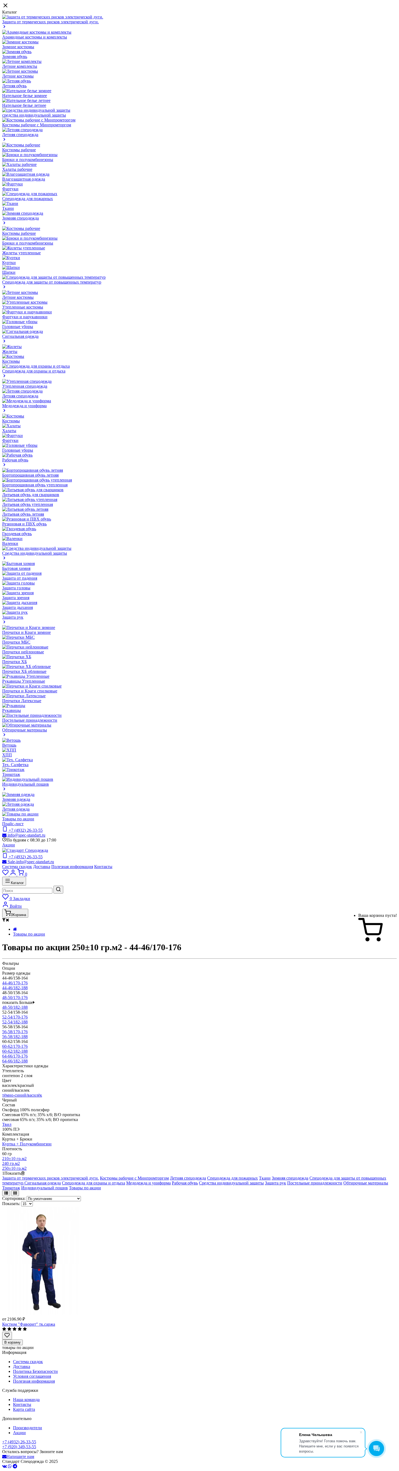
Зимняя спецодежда (290, 1178)
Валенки (10, 543)
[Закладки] (6, 874)
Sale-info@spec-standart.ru (30, 861)
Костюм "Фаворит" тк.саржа (28, 1324)
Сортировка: (14, 1198)
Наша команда (26, 1399)
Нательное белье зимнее (24, 95)
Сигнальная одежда (42, 1183)
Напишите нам (20, 1456)
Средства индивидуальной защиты (231, 1183)
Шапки (8, 272)
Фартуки (10, 189)
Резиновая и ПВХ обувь (24, 524)
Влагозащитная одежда (23, 179)
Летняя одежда (16, 809)
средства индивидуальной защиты (34, 115)
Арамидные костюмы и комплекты (34, 37)
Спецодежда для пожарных (27, 198)
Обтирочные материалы (365, 1183)
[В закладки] (7, 1336)
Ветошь (9, 745)
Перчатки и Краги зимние (26, 632)
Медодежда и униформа (148, 1183)
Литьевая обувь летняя (23, 514)
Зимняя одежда (16, 799)
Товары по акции (18, 819)
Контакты (103, 866)
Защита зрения (15, 597)
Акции (8, 845)
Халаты (9, 430)
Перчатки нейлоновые (23, 652)
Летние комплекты (19, 66)
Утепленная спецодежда (24, 386)
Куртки (9, 262)
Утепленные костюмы (22, 307)
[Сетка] (15, 1193)
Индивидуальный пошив (44, 1188)
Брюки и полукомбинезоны (27, 159)
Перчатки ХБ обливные (24, 671)
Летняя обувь (14, 85)
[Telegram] (15, 1466)
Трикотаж (11, 774)
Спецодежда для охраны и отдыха (93, 1183)
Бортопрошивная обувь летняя (30, 475)
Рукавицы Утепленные (23, 681)
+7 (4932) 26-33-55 (19, 1442)
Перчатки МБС (16, 642)
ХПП (7, 755)
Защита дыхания (17, 607)
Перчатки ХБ (14, 661)
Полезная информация (72, 866)
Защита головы (16, 588)
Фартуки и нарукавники (24, 316)
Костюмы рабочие (19, 149)
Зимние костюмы (18, 46)
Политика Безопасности (35, 1371)
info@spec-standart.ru (26, 835)
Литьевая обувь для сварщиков (30, 494)
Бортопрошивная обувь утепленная (35, 485)
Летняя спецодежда (20, 396)
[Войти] (13, 874)
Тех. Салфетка (15, 764)
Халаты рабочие (17, 169)
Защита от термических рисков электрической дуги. (50, 1178)
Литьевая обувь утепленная (27, 504)
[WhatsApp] (10, 1466)
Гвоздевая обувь (17, 533)
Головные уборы (17, 326)
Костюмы (11, 361)
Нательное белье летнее (24, 105)
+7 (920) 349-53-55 (19, 1446)
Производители (27, 1427)
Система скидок (17, 866)
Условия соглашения (32, 1376)
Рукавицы (11, 710)
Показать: (11, 1203)
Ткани (8, 208)
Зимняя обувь (14, 56)
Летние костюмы (18, 76)
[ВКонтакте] (4, 1466)
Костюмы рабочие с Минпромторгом (36, 125)
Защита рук (275, 1183)
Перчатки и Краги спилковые (29, 691)
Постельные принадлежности (29, 720)
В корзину (12, 1342)
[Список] (6, 1193)
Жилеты (9, 351)
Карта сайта (24, 1409)
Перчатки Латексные (21, 700)
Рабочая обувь (185, 1183)
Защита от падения (19, 578)
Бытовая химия (16, 568)
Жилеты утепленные (21, 252)
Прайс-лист (13, 823)
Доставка (41, 866)
